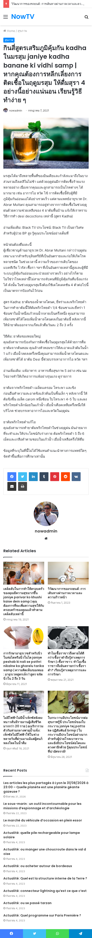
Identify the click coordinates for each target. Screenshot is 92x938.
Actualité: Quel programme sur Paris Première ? (42, 915)
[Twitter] (22, 476)
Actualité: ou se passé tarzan (27, 903)
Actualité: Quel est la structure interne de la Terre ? (45, 878)
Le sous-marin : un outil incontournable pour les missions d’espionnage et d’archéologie (42, 805)
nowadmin (15, 110)
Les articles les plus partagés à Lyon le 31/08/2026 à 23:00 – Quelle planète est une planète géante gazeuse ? (45, 787)
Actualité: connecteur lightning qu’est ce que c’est (45, 891)
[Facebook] (11, 476)
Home (10, 31)
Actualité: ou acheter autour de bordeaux (37, 866)
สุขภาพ (22, 31)
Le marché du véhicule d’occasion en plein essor (42, 820)
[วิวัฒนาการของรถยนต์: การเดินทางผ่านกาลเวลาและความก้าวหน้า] (68, 573)
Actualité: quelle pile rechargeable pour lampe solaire (41, 835)
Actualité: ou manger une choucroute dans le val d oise (44, 851)
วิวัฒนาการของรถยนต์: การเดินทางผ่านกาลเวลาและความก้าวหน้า (67, 593)
